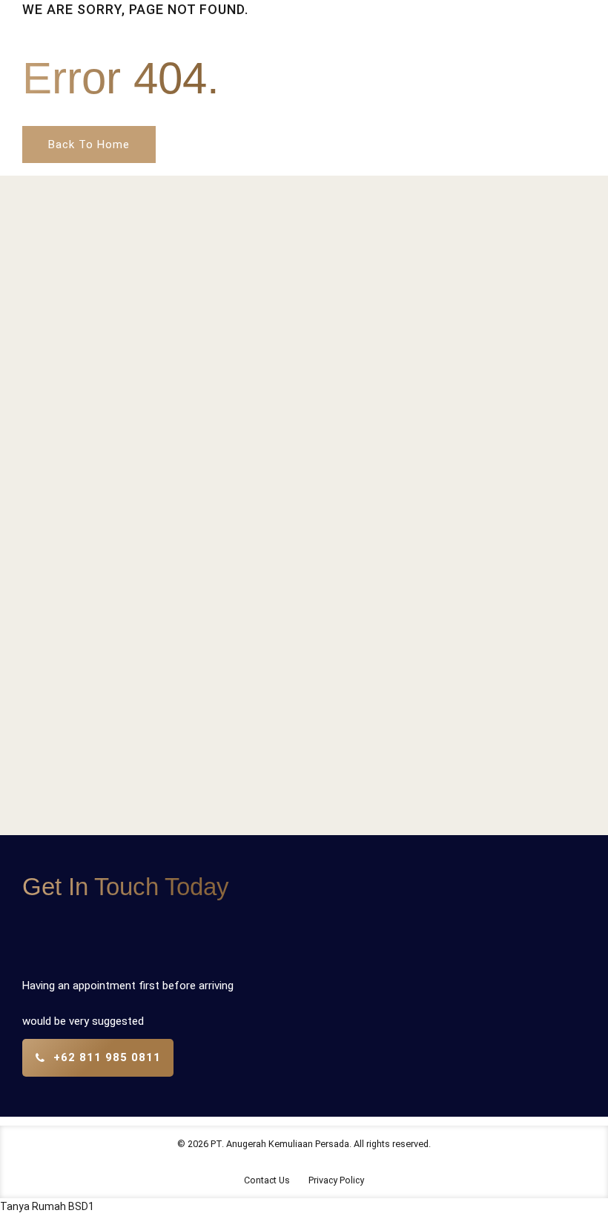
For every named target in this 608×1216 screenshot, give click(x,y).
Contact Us (267, 1180)
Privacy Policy (336, 1180)
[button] (47, 1206)
